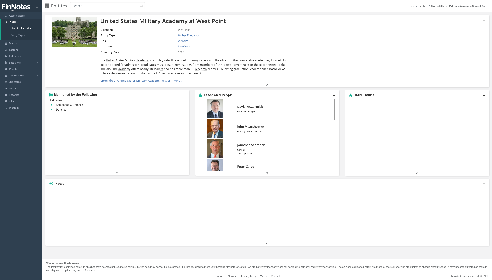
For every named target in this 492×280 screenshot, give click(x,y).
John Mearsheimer (250, 127)
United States (115, 60)
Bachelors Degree (246, 111)
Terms (263, 276)
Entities (423, 6)
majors (158, 69)
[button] (267, 51)
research (201, 69)
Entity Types (18, 35)
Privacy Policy (249, 276)
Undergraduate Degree (249, 131)
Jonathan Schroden (251, 145)
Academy (142, 60)
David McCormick (250, 107)
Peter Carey (245, 167)
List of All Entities (21, 28)
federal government (236, 64)
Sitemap (232, 276)
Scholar (241, 150)
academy (124, 69)
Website (183, 41)
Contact (275, 276)
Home (411, 6)
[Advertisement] (433, 214)
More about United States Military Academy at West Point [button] (140, 80)
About (220, 276)
